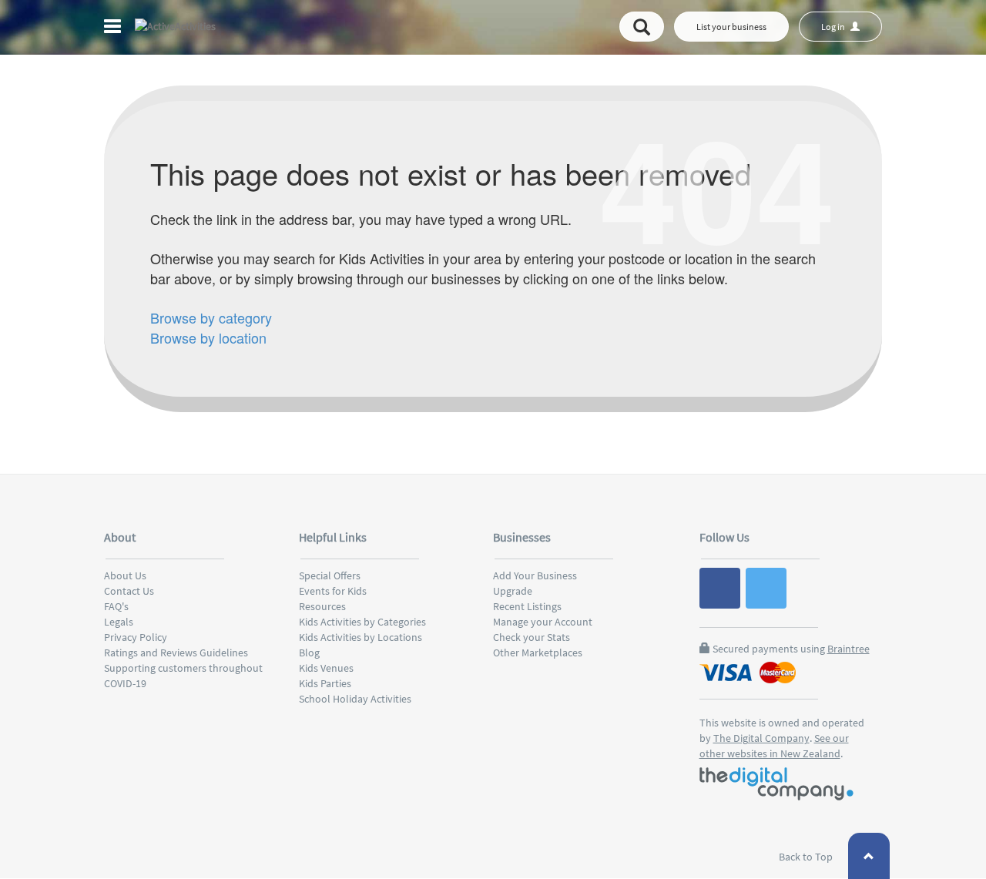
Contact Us (129, 591)
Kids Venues (326, 668)
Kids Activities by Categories (362, 622)
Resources (322, 606)
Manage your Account (542, 622)
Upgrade (512, 591)
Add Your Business (535, 575)
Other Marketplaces (537, 652)
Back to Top (807, 857)
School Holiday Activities (355, 699)
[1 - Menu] (115, 28)
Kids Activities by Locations (360, 637)
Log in (834, 26)
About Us (125, 575)
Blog (309, 652)
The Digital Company (761, 738)
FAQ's (116, 606)
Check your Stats (531, 637)
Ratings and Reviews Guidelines (176, 652)
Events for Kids (333, 591)
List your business (731, 26)
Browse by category (211, 317)
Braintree (848, 649)
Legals (118, 622)
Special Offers (330, 575)
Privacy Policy (135, 637)
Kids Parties (325, 683)
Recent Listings (527, 606)
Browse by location (208, 337)
